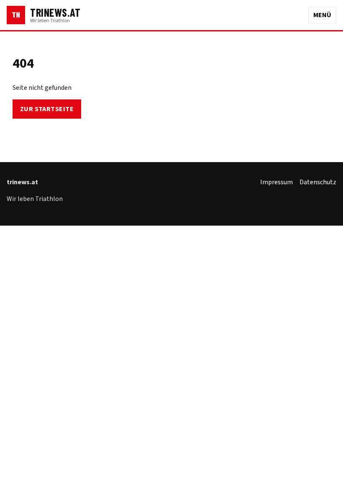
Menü (322, 15)
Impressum (276, 182)
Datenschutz (317, 182)
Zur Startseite (47, 109)
